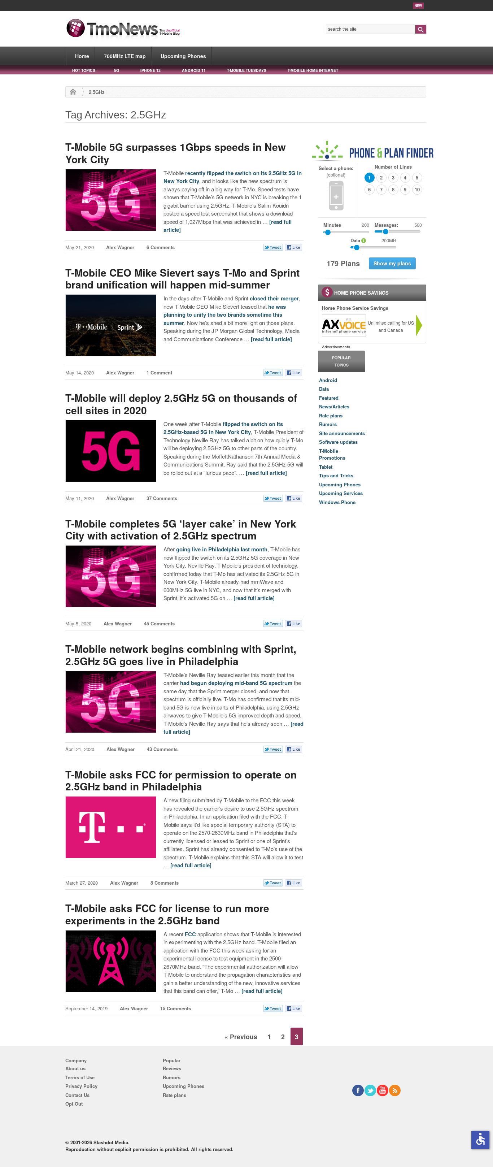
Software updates (338, 441)
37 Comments (162, 498)
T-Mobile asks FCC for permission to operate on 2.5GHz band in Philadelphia (181, 780)
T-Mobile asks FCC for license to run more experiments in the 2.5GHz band (167, 914)
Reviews (172, 1068)
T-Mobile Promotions (332, 454)
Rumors (328, 424)
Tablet (325, 466)
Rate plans (331, 415)
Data (324, 388)
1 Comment (159, 372)
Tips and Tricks (336, 475)
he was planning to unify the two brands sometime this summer (224, 315)
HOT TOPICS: (84, 70)
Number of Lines (393, 166)
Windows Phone (337, 502)
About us (75, 1068)
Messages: (398, 224)
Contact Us (77, 1095)
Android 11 (194, 70)
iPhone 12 (150, 70)
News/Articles (334, 406)
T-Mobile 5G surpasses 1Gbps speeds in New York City (175, 152)
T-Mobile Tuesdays (246, 70)
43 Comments (162, 749)
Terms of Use (80, 1077)
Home (82, 56)
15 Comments (175, 1008)
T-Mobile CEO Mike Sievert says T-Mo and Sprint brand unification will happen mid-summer (182, 278)
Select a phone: (336, 171)
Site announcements (342, 433)
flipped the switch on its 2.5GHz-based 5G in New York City (223, 428)
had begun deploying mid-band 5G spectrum (236, 683)
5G (116, 70)
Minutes (332, 224)
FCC (190, 934)
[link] (343, 325)
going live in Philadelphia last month (221, 549)
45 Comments (159, 623)
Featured (329, 397)
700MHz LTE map (125, 56)
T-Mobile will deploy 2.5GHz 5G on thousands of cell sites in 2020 (181, 403)
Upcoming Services (341, 493)
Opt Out (74, 1103)
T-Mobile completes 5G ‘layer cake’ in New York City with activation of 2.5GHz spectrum (180, 529)
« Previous (240, 1036)
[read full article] (271, 339)
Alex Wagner (120, 247)
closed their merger (274, 298)
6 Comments (161, 247)
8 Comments (164, 882)
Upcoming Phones (183, 56)
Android (328, 380)
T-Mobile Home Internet (313, 70)
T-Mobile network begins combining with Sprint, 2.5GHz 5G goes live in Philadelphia (180, 654)
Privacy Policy (81, 1086)
